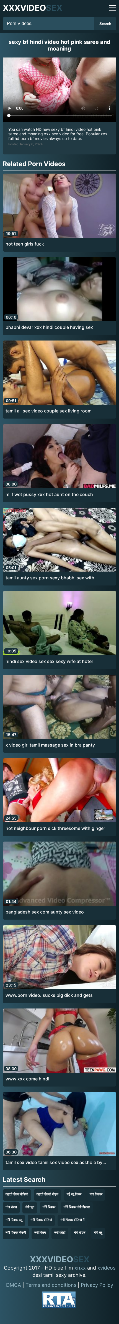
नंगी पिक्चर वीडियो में (72, 1220)
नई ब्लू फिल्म (74, 1194)
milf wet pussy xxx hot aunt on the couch (49, 494)
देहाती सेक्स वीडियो (17, 1194)
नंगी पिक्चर (49, 1207)
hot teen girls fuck (25, 244)
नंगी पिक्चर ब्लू (14, 1220)
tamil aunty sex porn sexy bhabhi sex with (50, 577)
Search (105, 24)
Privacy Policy (97, 1285)
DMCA (13, 1285)
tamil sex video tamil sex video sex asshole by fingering (54, 1163)
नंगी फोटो (60, 1232)
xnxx (80, 1268)
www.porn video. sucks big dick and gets (49, 995)
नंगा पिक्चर (96, 1194)
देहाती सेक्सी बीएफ (47, 1194)
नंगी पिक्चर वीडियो (41, 1220)
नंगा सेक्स (11, 1207)
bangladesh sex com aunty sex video (45, 912)
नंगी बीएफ (80, 1232)
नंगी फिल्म (40, 1232)
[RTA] (59, 1301)
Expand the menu (112, 8)
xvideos (106, 1268)
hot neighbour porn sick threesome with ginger (55, 828)
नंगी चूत (29, 1207)
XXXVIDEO (32, 8)
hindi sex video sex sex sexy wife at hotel (49, 661)
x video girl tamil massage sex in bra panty (50, 745)
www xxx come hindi (27, 1079)
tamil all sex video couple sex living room (49, 411)
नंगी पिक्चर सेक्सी (16, 1232)
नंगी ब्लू (98, 1232)
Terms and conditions (50, 1285)
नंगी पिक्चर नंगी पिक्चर (77, 1207)
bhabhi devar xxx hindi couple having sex (49, 327)
